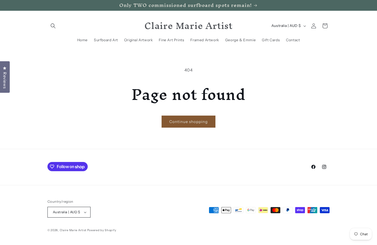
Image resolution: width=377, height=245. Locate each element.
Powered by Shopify (101, 230)
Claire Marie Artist (73, 230)
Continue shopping (188, 121)
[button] (53, 26)
